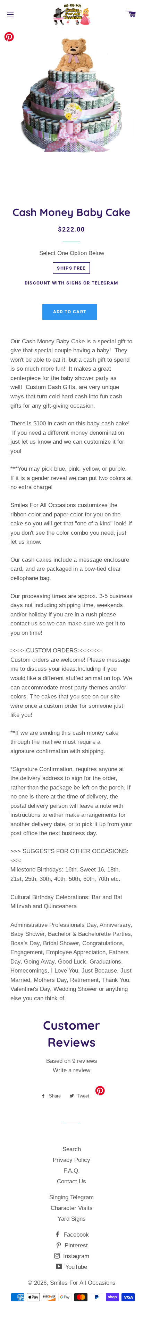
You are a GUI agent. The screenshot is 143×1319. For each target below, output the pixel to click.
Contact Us (71, 1181)
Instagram (75, 1256)
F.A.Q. (72, 1170)
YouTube (75, 1267)
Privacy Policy (71, 1160)
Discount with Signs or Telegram (71, 283)
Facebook (75, 1234)
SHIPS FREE (71, 268)
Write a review (71, 1070)
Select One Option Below (71, 253)
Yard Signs (72, 1219)
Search (71, 1149)
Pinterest (75, 1245)
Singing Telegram (71, 1197)
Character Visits (72, 1208)
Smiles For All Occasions (83, 1283)
